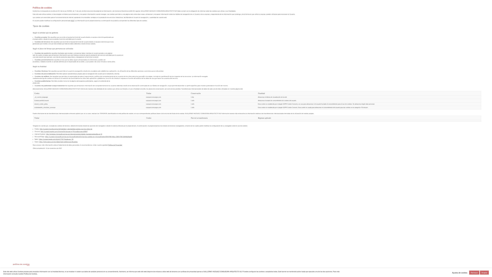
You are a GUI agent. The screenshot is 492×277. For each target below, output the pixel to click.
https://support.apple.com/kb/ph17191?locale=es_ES (56, 139)
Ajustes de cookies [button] (459, 272)
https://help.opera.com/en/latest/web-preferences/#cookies (58, 142)
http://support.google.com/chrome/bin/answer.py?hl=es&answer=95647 (64, 131)
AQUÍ (72, 20)
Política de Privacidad (115, 145)
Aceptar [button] (484, 272)
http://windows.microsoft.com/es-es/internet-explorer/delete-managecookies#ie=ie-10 (74, 134)
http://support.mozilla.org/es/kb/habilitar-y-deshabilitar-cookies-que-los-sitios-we (66, 129)
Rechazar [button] (474, 272)
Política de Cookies (30, 274)
